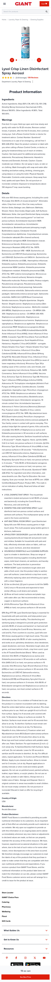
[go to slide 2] (19, 60)
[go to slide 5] (26, 60)
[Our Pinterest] (6, 958)
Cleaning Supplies (37, 19)
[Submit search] (46, 11)
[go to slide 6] (29, 60)
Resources (9, 948)
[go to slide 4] (24, 60)
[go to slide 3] (21, 60)
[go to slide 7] (32, 60)
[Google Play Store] (32, 964)
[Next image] (39, 60)
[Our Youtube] (44, 958)
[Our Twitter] (34, 958)
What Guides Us (12, 930)
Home (4, 19)
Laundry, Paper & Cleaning (18, 19)
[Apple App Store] (17, 964)
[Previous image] (12, 60)
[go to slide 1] (16, 60)
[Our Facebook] (16, 958)
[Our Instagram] (25, 958)
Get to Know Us (11, 939)
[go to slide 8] (34, 60)
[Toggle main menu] (4, 3)
